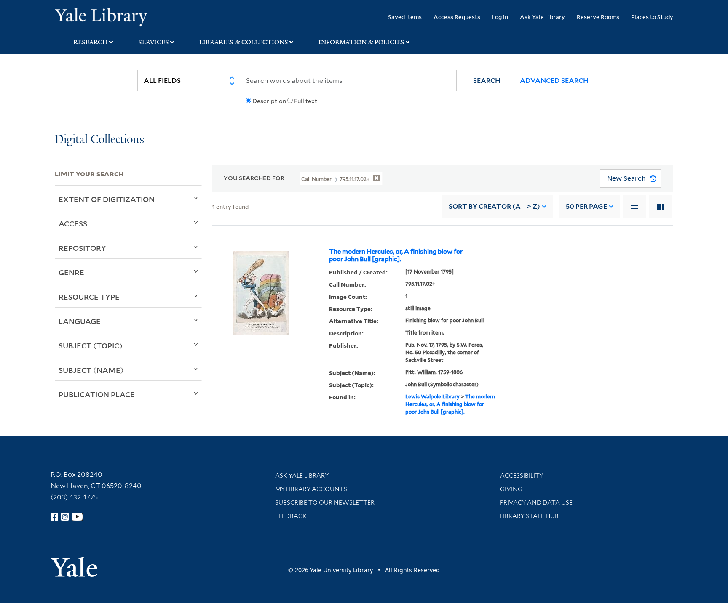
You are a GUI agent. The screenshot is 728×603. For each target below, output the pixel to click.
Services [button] (153, 42)
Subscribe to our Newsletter (325, 502)
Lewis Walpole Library (432, 396)
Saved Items (405, 17)
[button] (487, 80)
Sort (494, 206)
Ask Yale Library (542, 17)
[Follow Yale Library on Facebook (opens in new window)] (54, 517)
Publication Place (97, 394)
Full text (305, 101)
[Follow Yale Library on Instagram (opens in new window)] (65, 517)
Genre (71, 272)
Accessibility (521, 475)
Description (269, 101)
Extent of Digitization (107, 199)
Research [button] (90, 42)
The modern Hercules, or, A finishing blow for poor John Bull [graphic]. (396, 255)
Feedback (291, 516)
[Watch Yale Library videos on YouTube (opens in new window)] (77, 517)
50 (586, 206)
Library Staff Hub (529, 516)
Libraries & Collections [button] (243, 42)
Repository (82, 248)
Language (80, 321)
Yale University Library (101, 16)
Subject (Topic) (91, 345)
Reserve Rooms (598, 17)
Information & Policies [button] (361, 42)
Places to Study (652, 17)
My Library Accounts (311, 489)
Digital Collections (99, 139)
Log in (500, 17)
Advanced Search (554, 81)
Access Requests (457, 17)
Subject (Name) (91, 370)
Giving (511, 489)
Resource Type (89, 297)
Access (73, 223)
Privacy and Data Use (536, 502)
